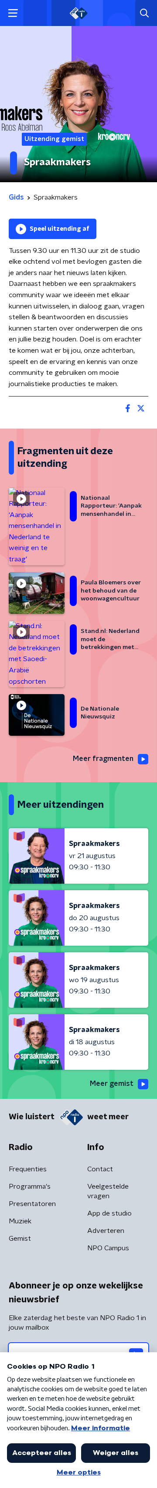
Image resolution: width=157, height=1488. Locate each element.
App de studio (109, 1213)
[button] (12, 13)
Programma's (30, 1186)
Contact (100, 1169)
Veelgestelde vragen (108, 1191)
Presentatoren (32, 1203)
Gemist (20, 1238)
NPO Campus (108, 1248)
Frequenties (28, 1169)
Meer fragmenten (103, 758)
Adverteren (105, 1230)
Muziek (20, 1221)
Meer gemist (111, 1083)
